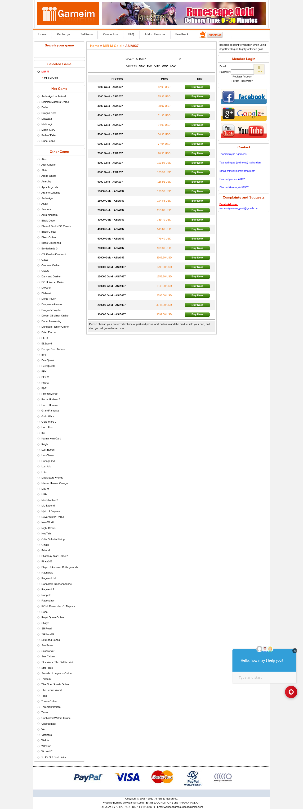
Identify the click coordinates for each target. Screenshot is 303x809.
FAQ (131, 34)
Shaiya (45, 623)
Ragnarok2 (47, 589)
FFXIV (45, 377)
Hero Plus (47, 427)
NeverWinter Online (52, 516)
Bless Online (48, 237)
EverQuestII (48, 366)
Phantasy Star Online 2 (54, 556)
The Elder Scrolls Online (55, 684)
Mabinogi (46, 124)
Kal (43, 433)
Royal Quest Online (52, 617)
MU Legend (48, 505)
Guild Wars (47, 416)
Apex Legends (49, 187)
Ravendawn (48, 600)
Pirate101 (46, 561)
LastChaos (47, 455)
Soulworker (47, 651)
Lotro (44, 472)
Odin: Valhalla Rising (53, 539)
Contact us (110, 34)
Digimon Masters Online (55, 101)
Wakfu (45, 740)
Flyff (43, 388)
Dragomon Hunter (51, 304)
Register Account (242, 76)
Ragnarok (47, 572)
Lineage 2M (48, 461)
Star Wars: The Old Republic (57, 662)
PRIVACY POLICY (189, 802)
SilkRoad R (47, 634)
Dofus (44, 107)
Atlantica (46, 209)
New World (47, 522)
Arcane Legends (50, 192)
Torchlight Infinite (51, 706)
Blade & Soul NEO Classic (56, 226)
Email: (222, 66)
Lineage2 (46, 118)
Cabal (44, 259)
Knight (45, 444)
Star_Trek (47, 667)
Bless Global (48, 231)
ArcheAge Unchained (53, 96)
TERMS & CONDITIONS (158, 802)
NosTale (46, 533)
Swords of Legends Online (56, 673)
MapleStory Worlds (52, 477)
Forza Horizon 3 (50, 399)
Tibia (44, 695)
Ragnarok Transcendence (56, 584)
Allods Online (48, 175)
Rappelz (46, 595)
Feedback (182, 34)
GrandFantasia (50, 410)
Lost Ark (46, 466)
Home (42, 34)
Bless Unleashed (51, 242)
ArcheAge (47, 198)
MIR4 (44, 494)
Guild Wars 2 (48, 421)
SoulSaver (47, 645)
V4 (43, 729)
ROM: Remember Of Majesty (58, 606)
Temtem (46, 679)
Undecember (48, 723)
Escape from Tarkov (53, 349)
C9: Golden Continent (53, 254)
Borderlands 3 (49, 248)
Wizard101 (47, 751)
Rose (44, 611)
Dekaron (46, 287)
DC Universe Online (52, 282)
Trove (44, 712)
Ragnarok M (48, 578)
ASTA (44, 203)
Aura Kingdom (49, 214)
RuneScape (48, 141)
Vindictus (46, 734)
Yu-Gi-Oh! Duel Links (53, 757)
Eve (43, 354)
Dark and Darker (51, 276)
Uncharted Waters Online (56, 718)
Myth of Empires (50, 511)
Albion (44, 170)
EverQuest (47, 360)
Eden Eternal (48, 332)
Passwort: (225, 71)
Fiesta (45, 382)
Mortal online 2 (49, 500)
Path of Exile (48, 135)
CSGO (45, 270)
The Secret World (51, 690)
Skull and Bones (50, 639)
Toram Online (49, 701)
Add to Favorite (154, 34)
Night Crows (48, 528)
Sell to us (86, 34)
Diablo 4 (46, 293)
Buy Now (197, 87)
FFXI (44, 371)
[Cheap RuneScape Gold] (184, 24)
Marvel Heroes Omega (54, 483)
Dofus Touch (48, 298)
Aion (43, 159)
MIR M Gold (51, 77)
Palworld (46, 550)
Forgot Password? (242, 80)
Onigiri (45, 544)
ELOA (44, 338)
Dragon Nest (48, 113)
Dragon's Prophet (51, 310)
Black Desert (48, 220)
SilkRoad (46, 628)
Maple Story (48, 129)
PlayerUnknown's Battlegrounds (59, 567)
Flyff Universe (49, 393)
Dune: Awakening (51, 321)
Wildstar (46, 746)
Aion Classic (48, 164)
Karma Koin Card (51, 438)
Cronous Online (50, 265)
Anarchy (46, 181)
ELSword (46, 343)
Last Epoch (47, 449)
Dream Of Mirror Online (54, 315)
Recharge (63, 34)
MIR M (45, 489)
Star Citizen (48, 656)
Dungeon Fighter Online (55, 326)
